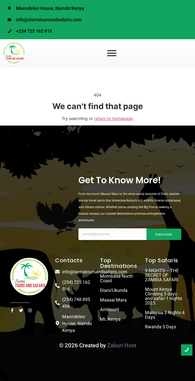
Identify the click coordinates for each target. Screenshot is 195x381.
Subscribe (163, 234)
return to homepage (113, 118)
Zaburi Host (121, 345)
